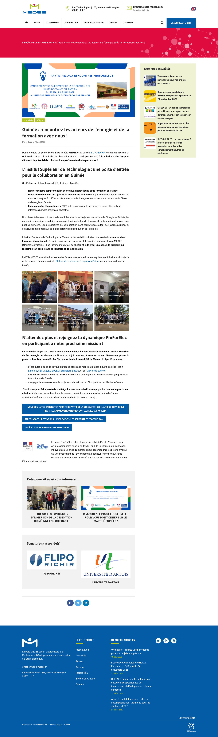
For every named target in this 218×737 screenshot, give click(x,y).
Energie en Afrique (94, 23)
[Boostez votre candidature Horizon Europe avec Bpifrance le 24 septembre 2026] (150, 96)
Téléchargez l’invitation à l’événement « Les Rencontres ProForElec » (64, 419)
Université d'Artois (105, 582)
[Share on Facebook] (70, 603)
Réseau (114, 23)
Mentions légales (56, 725)
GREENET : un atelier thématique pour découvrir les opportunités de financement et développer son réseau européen (174, 113)
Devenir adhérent (181, 23)
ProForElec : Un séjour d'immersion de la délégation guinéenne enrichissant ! (51, 517)
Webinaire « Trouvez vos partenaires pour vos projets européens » (171, 80)
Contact (128, 23)
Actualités (52, 23)
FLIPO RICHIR (51, 573)
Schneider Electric (70, 370)
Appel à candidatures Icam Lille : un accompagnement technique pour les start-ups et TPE (173, 127)
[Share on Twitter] (78, 603)
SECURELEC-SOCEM (49, 370)
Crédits (67, 725)
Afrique (39, 120)
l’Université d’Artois (95, 370)
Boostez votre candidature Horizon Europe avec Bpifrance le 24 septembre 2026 (174, 96)
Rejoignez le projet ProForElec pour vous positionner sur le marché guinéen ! (105, 517)
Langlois (32, 370)
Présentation (82, 649)
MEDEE (37, 23)
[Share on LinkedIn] (86, 603)
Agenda (80, 667)
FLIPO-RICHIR (98, 152)
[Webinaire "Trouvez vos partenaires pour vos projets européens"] (150, 80)
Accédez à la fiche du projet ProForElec (47, 427)
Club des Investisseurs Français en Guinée (78, 261)
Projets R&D (71, 23)
